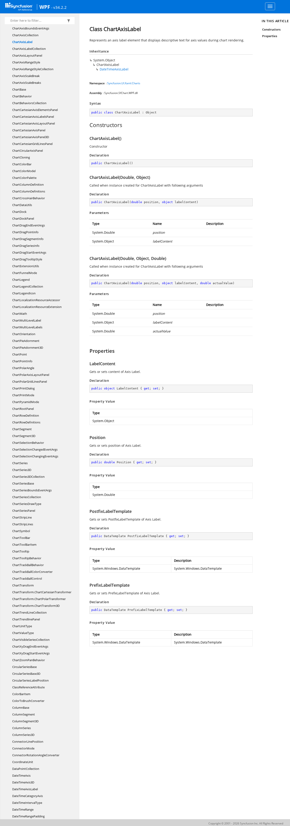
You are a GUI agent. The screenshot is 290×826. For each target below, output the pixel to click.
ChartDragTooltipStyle (27, 259)
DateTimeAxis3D (23, 782)
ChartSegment (22, 429)
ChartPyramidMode (25, 402)
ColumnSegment (23, 714)
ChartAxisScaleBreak (26, 76)
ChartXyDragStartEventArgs (31, 653)
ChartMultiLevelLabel (26, 320)
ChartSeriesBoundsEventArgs (32, 490)
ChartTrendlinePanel (26, 619)
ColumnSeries (21, 728)
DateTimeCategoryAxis (27, 796)
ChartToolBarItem (24, 545)
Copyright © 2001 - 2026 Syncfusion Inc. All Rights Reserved (245, 823)
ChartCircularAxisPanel (27, 151)
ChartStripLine (22, 517)
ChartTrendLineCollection (29, 612)
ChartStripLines (22, 524)
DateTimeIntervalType (27, 803)
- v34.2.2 (59, 7)
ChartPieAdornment (25, 341)
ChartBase (19, 89)
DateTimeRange (23, 809)
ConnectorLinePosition (27, 742)
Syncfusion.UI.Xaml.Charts (123, 83)
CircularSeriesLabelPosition (30, 680)
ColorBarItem (21, 694)
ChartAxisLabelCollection (29, 49)
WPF (44, 6)
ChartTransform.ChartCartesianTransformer (41, 592)
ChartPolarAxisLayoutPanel (30, 375)
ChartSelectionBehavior (28, 443)
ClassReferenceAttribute (28, 687)
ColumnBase (20, 708)
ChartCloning (21, 157)
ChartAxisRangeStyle (26, 62)
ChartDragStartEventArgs (29, 252)
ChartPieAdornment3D (27, 348)
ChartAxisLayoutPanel (27, 55)
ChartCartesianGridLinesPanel (32, 144)
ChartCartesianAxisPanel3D (30, 137)
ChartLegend (21, 280)
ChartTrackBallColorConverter (32, 572)
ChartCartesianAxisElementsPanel (35, 110)
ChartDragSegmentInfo (28, 239)
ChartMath (19, 314)
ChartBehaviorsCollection (29, 103)
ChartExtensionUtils (25, 266)
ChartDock (19, 212)
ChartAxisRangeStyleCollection (32, 69)
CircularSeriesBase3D (26, 674)
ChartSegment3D (23, 436)
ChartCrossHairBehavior (28, 198)
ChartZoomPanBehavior (28, 660)
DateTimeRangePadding (28, 816)
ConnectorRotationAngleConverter (35, 755)
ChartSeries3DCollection (28, 477)
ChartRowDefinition (25, 415)
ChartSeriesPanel (23, 511)
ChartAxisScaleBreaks (26, 83)
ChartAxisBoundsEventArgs (30, 28)
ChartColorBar (21, 164)
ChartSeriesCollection (26, 497)
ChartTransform (23, 585)
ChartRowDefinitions (26, 422)
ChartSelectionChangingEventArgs (35, 456)
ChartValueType (23, 633)
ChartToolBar (21, 538)
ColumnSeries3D (23, 735)
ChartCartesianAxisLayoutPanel (33, 123)
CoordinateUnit (22, 762)
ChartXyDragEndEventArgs (30, 646)
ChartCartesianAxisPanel (28, 130)
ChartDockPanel (23, 218)
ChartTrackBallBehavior (28, 565)
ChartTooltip (20, 551)
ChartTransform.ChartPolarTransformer (39, 599)
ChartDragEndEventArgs (28, 225)
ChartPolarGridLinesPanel (29, 381)
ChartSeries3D (21, 470)
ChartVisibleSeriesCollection (31, 640)
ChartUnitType (22, 626)
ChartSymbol (21, 531)
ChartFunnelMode (24, 273)
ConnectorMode (23, 748)
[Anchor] (87, 125)
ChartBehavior (22, 96)
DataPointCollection (25, 769)
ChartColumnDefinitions (28, 191)
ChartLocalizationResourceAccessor (36, 300)
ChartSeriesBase (23, 483)
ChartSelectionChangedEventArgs (35, 449)
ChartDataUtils (22, 205)
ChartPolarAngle (23, 368)
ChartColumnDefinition (28, 184)
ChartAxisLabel (22, 42)
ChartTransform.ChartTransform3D (36, 606)
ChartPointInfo (22, 361)
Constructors (271, 29)
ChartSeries (20, 463)
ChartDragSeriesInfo (25, 246)
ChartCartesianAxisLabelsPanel (33, 117)
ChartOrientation (23, 334)
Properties (269, 36)
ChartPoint (19, 354)
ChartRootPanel (23, 409)
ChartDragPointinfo (25, 232)
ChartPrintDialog (23, 388)
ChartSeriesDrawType (26, 504)
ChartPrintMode (23, 395)
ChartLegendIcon (24, 293)
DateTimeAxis (21, 775)
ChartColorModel (24, 171)
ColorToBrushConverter (28, 701)
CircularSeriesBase (24, 667)
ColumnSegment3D (25, 721)
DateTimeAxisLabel (25, 789)
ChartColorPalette (24, 178)
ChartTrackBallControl (27, 578)
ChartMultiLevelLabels (27, 327)
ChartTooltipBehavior (26, 558)
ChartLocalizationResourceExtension (37, 307)
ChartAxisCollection (25, 35)
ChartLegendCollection (27, 286)
